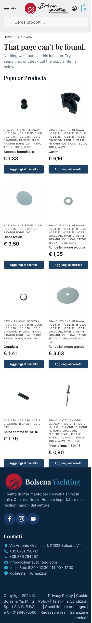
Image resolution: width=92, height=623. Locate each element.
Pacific (24, 140)
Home (8, 37)
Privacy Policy (60, 595)
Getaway (33, 129)
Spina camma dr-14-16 (21, 432)
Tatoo (36, 143)
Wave (28, 146)
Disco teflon (13, 237)
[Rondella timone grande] (69, 296)
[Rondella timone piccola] (69, 201)
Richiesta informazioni (28, 573)
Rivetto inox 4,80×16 (64, 446)
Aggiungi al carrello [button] (24, 169)
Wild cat (74, 440)
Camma (54, 152)
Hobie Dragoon (29, 228)
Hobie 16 (10, 136)
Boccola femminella (19, 152)
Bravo (8, 129)
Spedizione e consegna (65, 606)
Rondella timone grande (67, 346)
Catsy (8, 321)
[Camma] (69, 105)
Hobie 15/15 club (30, 133)
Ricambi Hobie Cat (17, 143)
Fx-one (20, 129)
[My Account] (74, 8)
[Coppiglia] (24, 296)
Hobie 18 (24, 136)
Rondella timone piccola (67, 247)
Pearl (36, 140)
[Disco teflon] (24, 201)
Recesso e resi (53, 612)
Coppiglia (11, 346)
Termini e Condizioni (70, 601)
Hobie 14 (10, 133)
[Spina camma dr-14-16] (24, 396)
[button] (84, 8)
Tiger (18, 146)
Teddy (8, 146)
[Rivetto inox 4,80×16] (69, 396)
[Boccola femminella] (24, 105)
